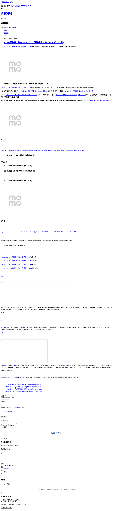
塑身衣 (2, 312)
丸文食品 (15, 365)
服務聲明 (73, 489)
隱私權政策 (66, 489)
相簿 (5, 31)
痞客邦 (15, 407)
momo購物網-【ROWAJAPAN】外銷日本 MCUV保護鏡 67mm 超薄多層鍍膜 (23, 389)
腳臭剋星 (13, 308)
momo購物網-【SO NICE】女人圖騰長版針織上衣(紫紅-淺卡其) (34, 42)
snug (2, 276)
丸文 (9, 365)
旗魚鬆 (64, 365)
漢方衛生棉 (22, 377)
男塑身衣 (21, 327)
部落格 (6, 33)
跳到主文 (3, 18)
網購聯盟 (6, 13)
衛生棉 (4, 377)
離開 (10, 507)
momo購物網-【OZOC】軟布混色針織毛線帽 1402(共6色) (18, 388)
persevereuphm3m (5, 399)
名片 (5, 35)
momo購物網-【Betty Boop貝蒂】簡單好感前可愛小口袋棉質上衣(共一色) (22, 386)
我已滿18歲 (4, 507)
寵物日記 (15, 27)
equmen (11, 327)
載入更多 (3, 417)
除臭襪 (4, 308)
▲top (2, 413)
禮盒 (12, 370)
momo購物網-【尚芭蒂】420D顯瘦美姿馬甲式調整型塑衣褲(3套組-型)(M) (22, 384)
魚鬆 (2, 332)
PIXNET (43, 489)
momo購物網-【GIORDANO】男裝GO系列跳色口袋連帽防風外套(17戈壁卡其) (23, 391)
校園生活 (12, 411)
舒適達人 (11, 377)
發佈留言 (3, 427)
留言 (18, 407)
